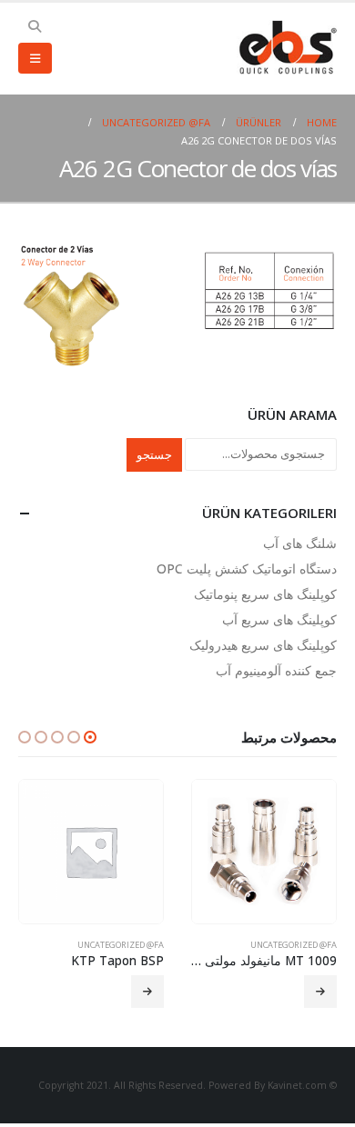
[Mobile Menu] (35, 58)
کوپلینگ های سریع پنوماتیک (265, 594)
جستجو (154, 454)
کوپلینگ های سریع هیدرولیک (263, 644)
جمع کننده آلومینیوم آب (276, 670)
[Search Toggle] (35, 26)
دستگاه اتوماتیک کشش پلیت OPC (247, 568)
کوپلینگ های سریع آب (279, 619)
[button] (90, 737)
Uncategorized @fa (293, 945)
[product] (264, 851)
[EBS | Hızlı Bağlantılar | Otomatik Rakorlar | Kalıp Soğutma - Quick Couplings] (287, 48)
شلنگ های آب (300, 543)
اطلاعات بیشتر (320, 991)
